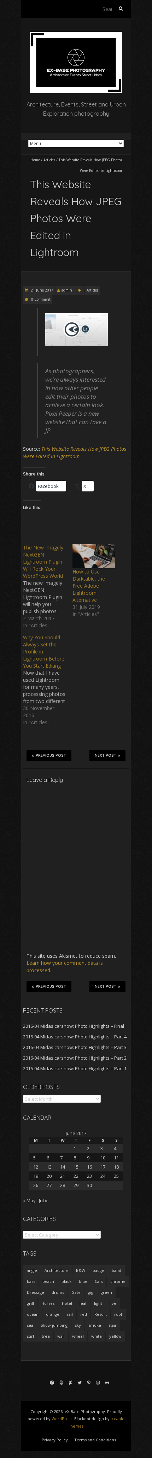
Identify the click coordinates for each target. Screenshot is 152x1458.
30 (89, 1185)
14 (62, 1167)
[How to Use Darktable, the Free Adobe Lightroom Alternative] (93, 556)
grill (30, 1303)
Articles (49, 159)
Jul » (43, 1200)
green (106, 1292)
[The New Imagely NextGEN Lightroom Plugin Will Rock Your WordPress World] (47, 586)
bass (31, 1281)
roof (118, 1314)
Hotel (67, 1303)
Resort (100, 1314)
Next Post (105, 755)
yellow (115, 1336)
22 (76, 1176)
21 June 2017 (41, 290)
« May (29, 1200)
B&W (80, 1270)
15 (76, 1167)
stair (113, 1325)
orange (52, 1314)
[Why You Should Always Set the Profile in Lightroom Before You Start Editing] (47, 680)
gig (90, 1292)
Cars (99, 1281)
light (98, 1303)
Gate (76, 1292)
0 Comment (41, 299)
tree (46, 1336)
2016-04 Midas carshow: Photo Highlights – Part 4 (75, 1036)
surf (30, 1336)
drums (58, 1292)
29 (76, 1185)
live (113, 1303)
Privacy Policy (55, 1439)
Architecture (57, 1270)
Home (35, 159)
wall (61, 1336)
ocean (33, 1314)
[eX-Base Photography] (76, 35)
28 (62, 1185)
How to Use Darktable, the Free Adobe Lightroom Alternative (88, 585)
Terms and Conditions (95, 1439)
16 (89, 1167)
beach (48, 1281)
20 (49, 1176)
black (66, 1281)
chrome (117, 1281)
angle (32, 1270)
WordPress (62, 1418)
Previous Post (51, 755)
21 (62, 1176)
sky (78, 1325)
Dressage (35, 1292)
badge (98, 1270)
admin (67, 290)
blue (83, 1281)
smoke (94, 1325)
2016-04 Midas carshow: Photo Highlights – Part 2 (75, 1058)
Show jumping (54, 1325)
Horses (47, 1303)
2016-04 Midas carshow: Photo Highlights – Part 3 (75, 1047)
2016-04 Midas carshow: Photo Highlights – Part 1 (75, 1068)
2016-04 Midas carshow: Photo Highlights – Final (73, 1026)
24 (102, 1176)
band (116, 1270)
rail (70, 1314)
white (96, 1336)
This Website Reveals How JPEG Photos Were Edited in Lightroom (74, 452)
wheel (78, 1336)
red (83, 1314)
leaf (83, 1303)
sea (30, 1325)
